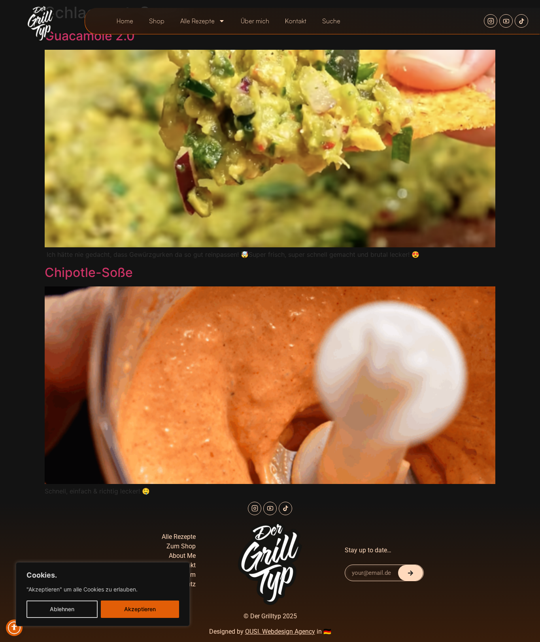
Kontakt (295, 21)
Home (125, 21)
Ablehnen (62, 609)
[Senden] (410, 573)
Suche (331, 21)
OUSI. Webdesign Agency (280, 631)
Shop (156, 21)
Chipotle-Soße (89, 272)
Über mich (255, 21)
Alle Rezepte (197, 21)
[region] (103, 594)
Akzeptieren (140, 609)
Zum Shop (181, 546)
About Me (182, 555)
